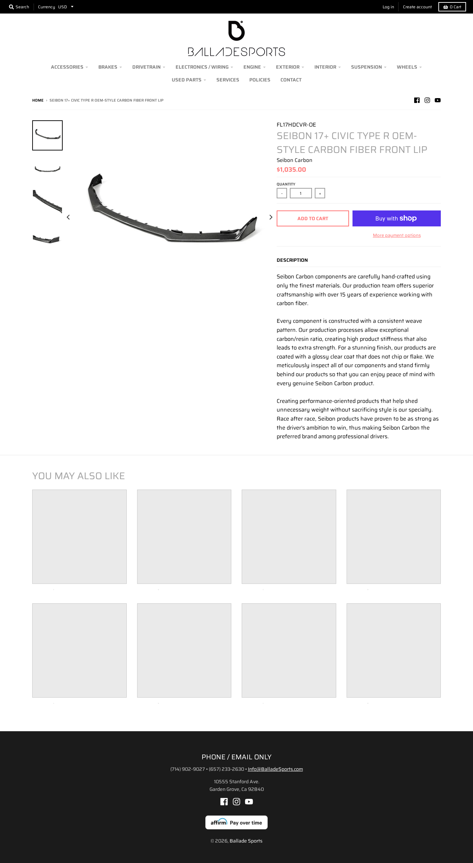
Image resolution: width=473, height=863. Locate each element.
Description (292, 260)
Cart (455, 6)
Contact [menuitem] (291, 80)
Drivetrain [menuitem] (146, 67)
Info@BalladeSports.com (275, 769)
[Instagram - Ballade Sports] (427, 100)
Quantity (286, 184)
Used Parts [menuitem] (187, 80)
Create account (417, 6)
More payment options (397, 235)
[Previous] (69, 217)
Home (38, 100)
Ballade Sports (246, 841)
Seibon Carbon (294, 160)
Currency (46, 6)
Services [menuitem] (227, 80)
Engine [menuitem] (252, 67)
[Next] (270, 217)
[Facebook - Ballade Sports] (417, 100)
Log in (388, 6)
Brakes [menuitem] (107, 67)
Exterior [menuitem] (288, 67)
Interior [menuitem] (325, 67)
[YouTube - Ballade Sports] (438, 100)
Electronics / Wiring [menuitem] (202, 67)
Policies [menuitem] (259, 80)
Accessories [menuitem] (67, 67)
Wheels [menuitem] (407, 67)
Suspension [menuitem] (366, 67)
